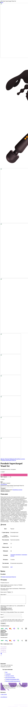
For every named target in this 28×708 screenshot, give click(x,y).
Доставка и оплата (9, 675)
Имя (2, 614)
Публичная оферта (23, 706)
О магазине (8, 674)
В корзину (3, 488)
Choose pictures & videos (6, 608)
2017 (11, 567)
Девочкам (7, 458)
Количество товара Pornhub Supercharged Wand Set (12, 485)
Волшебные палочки (20, 458)
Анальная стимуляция (15, 554)
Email (2, 617)
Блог (6, 672)
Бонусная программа (10, 677)
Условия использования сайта (12, 679)
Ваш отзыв (3, 594)
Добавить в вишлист (5, 491)
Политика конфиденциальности (12, 681)
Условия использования (13, 706)
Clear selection (4, 484)
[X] (1, 654)
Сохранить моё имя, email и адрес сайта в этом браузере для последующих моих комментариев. (12, 620)
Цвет (2, 476)
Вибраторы (12, 458)
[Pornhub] (8, 460)
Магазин (3, 458)
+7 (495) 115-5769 (4, 694)
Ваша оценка (4, 592)
